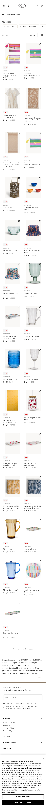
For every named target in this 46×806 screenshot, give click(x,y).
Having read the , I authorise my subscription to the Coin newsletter (21, 707)
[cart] (42, 6)
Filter (30, 35)
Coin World (7, 749)
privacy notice (21, 706)
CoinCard (6, 718)
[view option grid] (42, 35)
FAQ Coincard (7, 725)
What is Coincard (9, 722)
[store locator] (37, 6)
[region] (23, 780)
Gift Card (6, 736)
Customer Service (9, 742)
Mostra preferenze (23, 797)
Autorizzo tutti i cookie (23, 802)
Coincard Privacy (8, 728)
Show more (36, 677)
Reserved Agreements (10, 731)
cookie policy (11, 792)
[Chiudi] (43, 758)
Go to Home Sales (13, 14)
